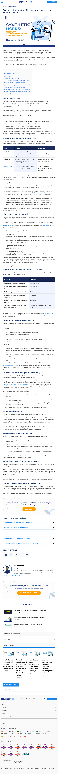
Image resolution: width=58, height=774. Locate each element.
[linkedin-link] (26, 699)
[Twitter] (16, 554)
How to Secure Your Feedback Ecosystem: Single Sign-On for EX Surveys (8, 664)
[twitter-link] (23, 699)
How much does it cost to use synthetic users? (16, 527)
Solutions (4, 720)
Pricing (3, 713)
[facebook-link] (21, 699)
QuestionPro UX (7, 225)
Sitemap (27, 768)
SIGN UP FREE (52, 2)
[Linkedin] (5, 554)
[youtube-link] (29, 699)
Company (4, 723)
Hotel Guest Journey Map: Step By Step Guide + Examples (29, 617)
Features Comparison (7, 717)
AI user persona (8, 175)
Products (4, 707)
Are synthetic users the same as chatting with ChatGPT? (18, 522)
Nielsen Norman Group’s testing (11, 365)
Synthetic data (8, 166)
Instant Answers (24, 403)
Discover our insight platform (29, 592)
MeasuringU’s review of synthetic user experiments (16, 384)
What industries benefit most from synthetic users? (17, 538)
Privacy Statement (35, 768)
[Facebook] (11, 554)
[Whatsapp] (22, 554)
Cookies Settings (51, 768)
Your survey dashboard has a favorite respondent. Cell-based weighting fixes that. (47, 666)
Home (4, 6)
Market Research (12, 6)
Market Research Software (40, 192)
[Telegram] (27, 554)
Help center (37, 699)
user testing (27, 260)
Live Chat (43, 699)
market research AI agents (30, 472)
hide (14, 71)
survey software (46, 225)
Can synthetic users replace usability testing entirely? (18, 533)
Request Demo (29, 509)
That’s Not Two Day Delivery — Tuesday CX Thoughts (28, 624)
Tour (3, 704)
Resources (4, 710)
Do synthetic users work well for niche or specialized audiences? (21, 543)
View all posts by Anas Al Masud (11, 575)
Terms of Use (43, 768)
